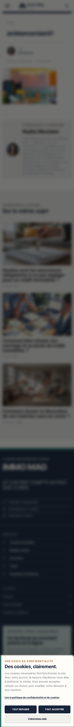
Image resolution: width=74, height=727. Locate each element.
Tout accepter (54, 709)
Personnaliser (37, 719)
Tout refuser (20, 709)
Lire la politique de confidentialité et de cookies (32, 697)
